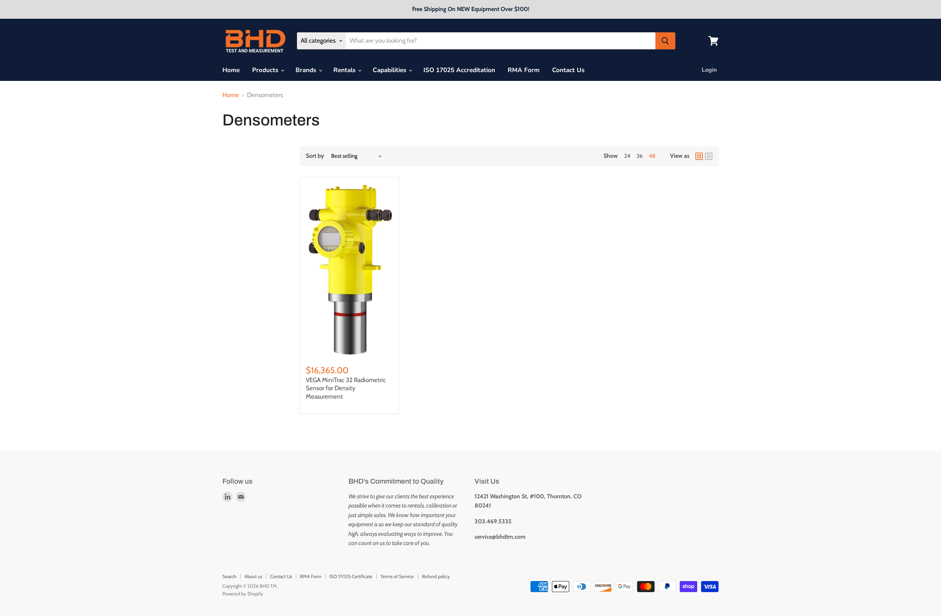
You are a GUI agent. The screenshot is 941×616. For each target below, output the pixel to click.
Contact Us (568, 70)
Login (709, 70)
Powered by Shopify (242, 594)
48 (652, 156)
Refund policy (436, 576)
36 (640, 156)
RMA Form (524, 70)
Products (266, 70)
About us (253, 576)
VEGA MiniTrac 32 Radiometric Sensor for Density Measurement (346, 388)
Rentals (345, 70)
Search (229, 576)
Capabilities (390, 70)
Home (231, 70)
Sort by (315, 156)
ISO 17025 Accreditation (459, 70)
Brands (307, 70)
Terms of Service (397, 576)
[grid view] (699, 156)
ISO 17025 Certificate (350, 576)
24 (627, 156)
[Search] (665, 40)
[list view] (708, 156)
